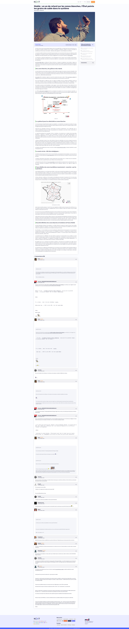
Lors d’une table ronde (39, 62)
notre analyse (70, 55)
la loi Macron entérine (71, 77)
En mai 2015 (37, 77)
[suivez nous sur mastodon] (59, 621)
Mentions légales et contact (76, 628)
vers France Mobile (51, 162)
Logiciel (38, 622)
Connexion (88, 1)
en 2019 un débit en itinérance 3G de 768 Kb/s (56, 284)
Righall (39, 509)
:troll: (56, 302)
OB (38, 566)
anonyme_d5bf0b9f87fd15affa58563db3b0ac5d (47, 281)
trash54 (39, 496)
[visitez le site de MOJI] (87, 620)
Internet (35, 622)
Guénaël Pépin (38, 44)
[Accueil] (37, 2)
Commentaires (84, 62)
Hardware (43, 621)
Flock (40, 621)
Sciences (46, 622)
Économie (37, 621)
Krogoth (39, 484)
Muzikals (39, 543)
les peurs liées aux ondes (61, 147)
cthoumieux (40, 550)
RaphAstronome (41, 502)
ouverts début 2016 (50, 155)
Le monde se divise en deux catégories (52, 290)
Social (43, 622)
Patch (39, 258)
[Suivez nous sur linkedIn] (62, 621)
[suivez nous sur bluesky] (57, 621)
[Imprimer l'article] (76, 45)
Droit (35, 621)
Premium (93, 1)
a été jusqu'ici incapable (43, 91)
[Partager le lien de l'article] (92, 44)
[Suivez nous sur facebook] (60, 621)
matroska (39, 476)
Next (40, 622)
